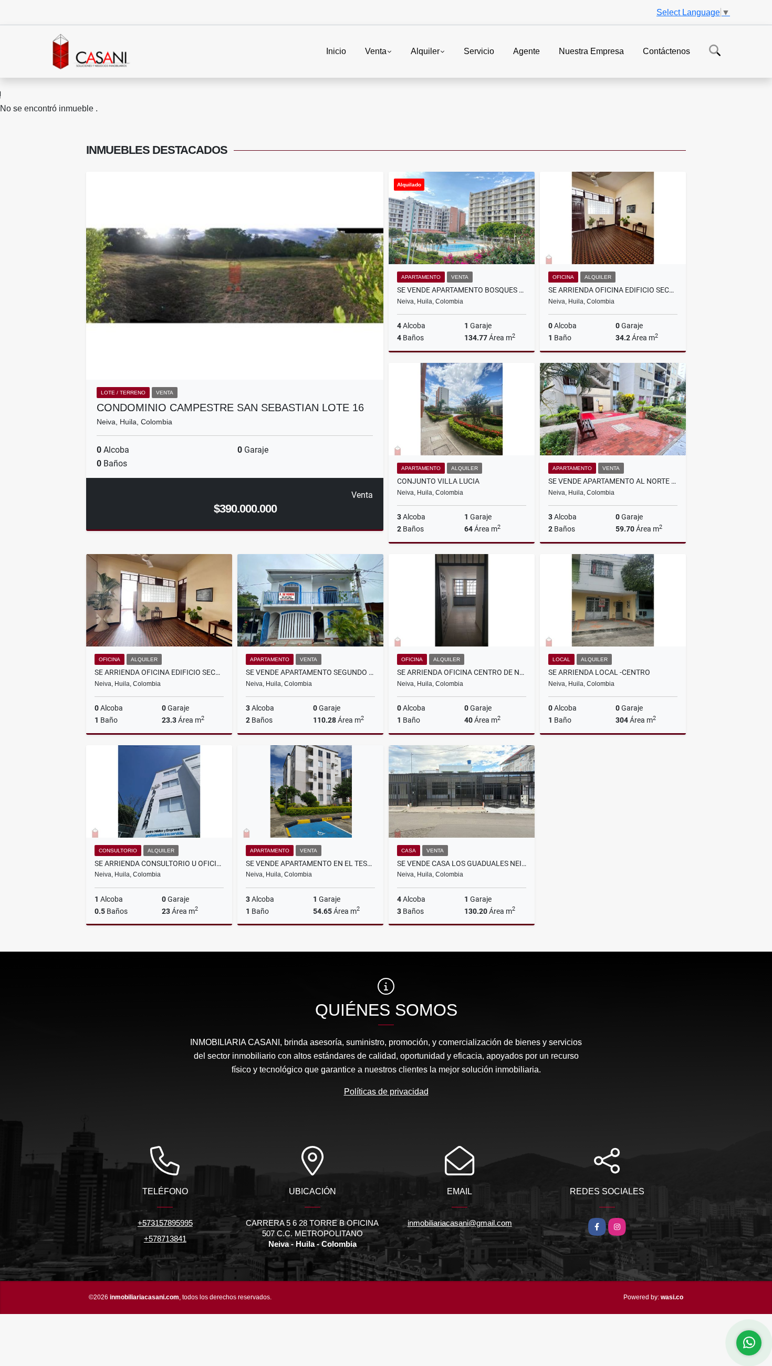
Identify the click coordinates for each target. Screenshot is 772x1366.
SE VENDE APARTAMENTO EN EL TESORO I (310, 863)
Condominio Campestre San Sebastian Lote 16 (230, 407)
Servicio (479, 50)
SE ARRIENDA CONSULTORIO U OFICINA (159, 863)
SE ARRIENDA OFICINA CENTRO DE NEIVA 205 (461, 672)
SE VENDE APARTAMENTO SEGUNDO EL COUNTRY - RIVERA (310, 672)
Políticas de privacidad (386, 1091)
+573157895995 (165, 1222)
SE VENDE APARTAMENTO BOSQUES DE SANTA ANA (461, 290)
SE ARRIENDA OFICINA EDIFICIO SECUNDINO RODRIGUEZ (612, 290)
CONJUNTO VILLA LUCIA (438, 481)
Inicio (336, 50)
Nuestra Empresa (591, 50)
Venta (376, 50)
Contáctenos (666, 50)
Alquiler (425, 50)
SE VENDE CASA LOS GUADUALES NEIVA (461, 863)
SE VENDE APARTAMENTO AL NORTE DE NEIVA (612, 481)
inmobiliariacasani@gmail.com (460, 1222)
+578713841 (165, 1238)
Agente (526, 50)
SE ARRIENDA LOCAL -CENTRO (599, 672)
